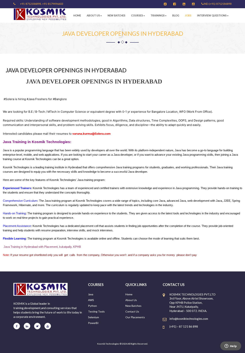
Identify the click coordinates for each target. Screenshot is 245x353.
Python (92, 305)
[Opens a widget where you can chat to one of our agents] (230, 346)
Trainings (158, 15)
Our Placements (135, 317)
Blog (175, 15)
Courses (137, 15)
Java (90, 294)
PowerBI (93, 323)
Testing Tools (96, 311)
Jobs (188, 15)
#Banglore (60, 99)
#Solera (9, 99)
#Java (30, 99)
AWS (91, 300)
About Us (93, 15)
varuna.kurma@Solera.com (91, 133)
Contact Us (132, 311)
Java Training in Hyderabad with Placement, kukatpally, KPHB (42, 246)
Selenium (93, 317)
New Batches (116, 15)
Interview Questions (212, 15)
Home (77, 15)
